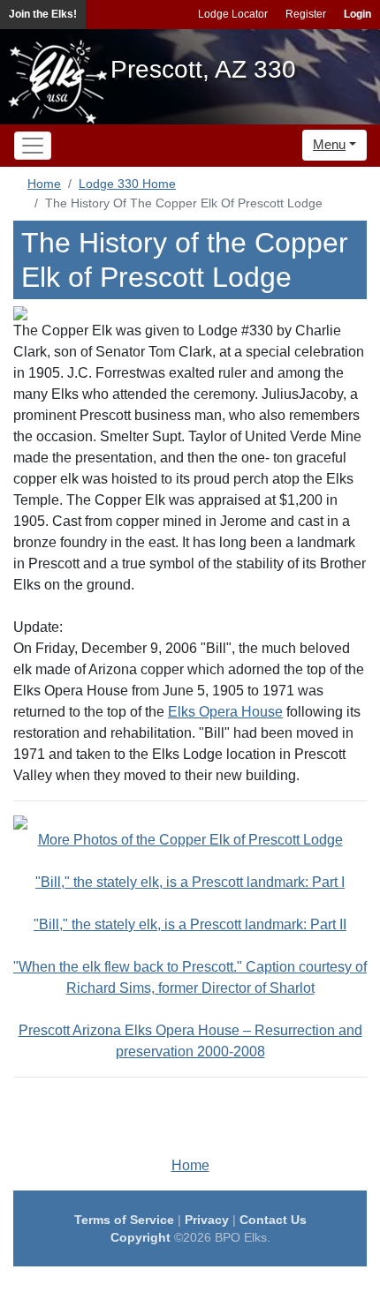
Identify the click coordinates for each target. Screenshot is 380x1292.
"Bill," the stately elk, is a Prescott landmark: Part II (190, 924)
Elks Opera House (225, 711)
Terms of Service (124, 1220)
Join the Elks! (43, 14)
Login (357, 14)
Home (44, 184)
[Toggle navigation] (32, 145)
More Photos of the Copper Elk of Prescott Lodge (190, 839)
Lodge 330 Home (127, 184)
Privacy (207, 1220)
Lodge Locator (233, 14)
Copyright (140, 1237)
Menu (329, 144)
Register (305, 14)
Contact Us (273, 1220)
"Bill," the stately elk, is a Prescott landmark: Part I (190, 882)
